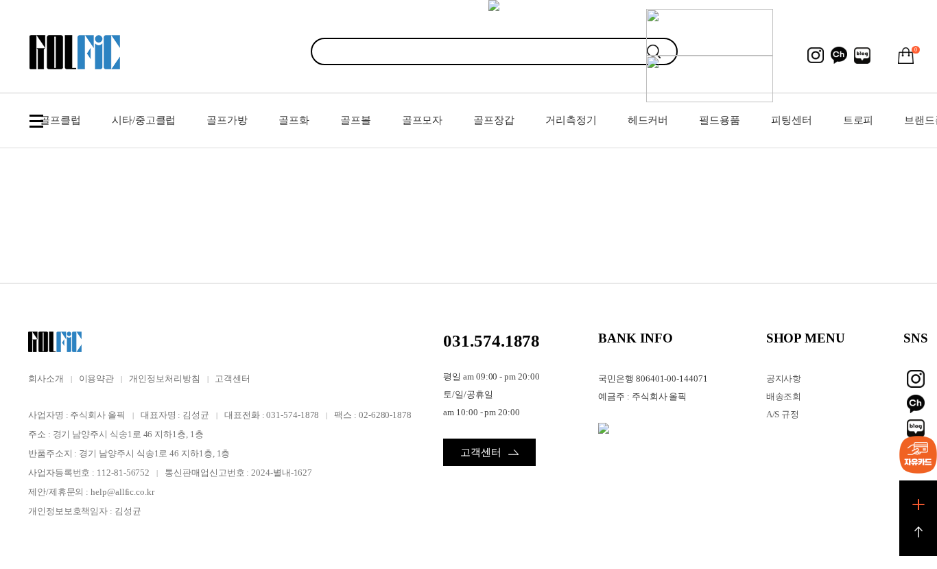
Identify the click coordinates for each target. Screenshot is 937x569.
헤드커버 (648, 120)
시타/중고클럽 (144, 120)
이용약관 (97, 378)
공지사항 (784, 378)
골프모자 (422, 120)
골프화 (293, 120)
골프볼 (355, 120)
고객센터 (232, 378)
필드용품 (719, 120)
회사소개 (46, 378)
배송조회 (784, 396)
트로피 (858, 120)
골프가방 (227, 120)
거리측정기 (571, 120)
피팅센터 (791, 120)
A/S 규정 (783, 414)
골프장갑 (493, 120)
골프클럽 (60, 120)
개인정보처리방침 (164, 378)
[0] (906, 55)
